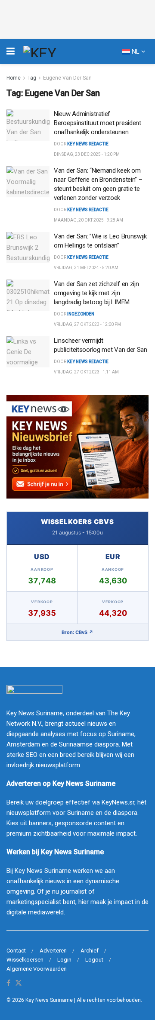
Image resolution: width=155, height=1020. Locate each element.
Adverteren (53, 950)
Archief (90, 950)
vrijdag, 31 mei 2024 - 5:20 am (86, 267)
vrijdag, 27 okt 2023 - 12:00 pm (87, 324)
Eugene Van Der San (67, 78)
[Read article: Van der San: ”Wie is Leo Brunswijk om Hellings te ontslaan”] (28, 247)
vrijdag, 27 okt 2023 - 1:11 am (86, 372)
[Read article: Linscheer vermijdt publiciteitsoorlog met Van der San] (28, 351)
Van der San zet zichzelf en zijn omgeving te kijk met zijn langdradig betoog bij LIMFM (96, 293)
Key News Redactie (87, 209)
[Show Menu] (10, 51)
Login (64, 959)
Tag (32, 78)
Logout (94, 959)
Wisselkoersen (24, 959)
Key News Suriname (49, 1000)
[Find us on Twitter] (18, 983)
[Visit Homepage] (55, 51)
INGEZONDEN (80, 314)
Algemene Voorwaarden (36, 968)
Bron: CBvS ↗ (77, 632)
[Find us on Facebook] (8, 983)
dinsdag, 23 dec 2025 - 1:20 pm (87, 154)
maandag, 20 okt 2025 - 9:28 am (88, 220)
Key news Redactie (87, 144)
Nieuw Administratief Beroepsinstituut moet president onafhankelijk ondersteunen (97, 123)
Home (13, 78)
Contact (16, 950)
